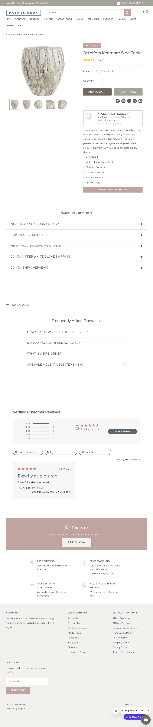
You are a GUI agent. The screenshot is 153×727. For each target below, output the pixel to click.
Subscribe (18, 690)
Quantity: (88, 80)
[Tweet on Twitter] (135, 101)
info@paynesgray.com (109, 123)
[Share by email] (140, 101)
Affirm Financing (121, 618)
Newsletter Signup (78, 652)
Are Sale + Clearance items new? (55, 364)
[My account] (138, 12)
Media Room (74, 632)
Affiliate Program (122, 623)
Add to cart (97, 91)
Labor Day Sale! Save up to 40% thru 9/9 (27, 3)
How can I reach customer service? (57, 332)
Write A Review (122, 431)
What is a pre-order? (45, 353)
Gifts (133, 19)
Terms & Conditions (123, 652)
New (8, 19)
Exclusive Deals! (132, 3)
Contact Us (74, 623)
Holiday (122, 19)
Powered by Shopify (15, 708)
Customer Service (77, 628)
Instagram (73, 642)
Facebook (73, 637)
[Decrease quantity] (99, 81)
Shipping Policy (121, 642)
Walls (80, 19)
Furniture (20, 19)
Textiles (35, 19)
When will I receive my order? (36, 246)
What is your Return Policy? (34, 224)
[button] (40, 424)
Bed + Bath (93, 19)
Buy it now (128, 91)
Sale (20, 25)
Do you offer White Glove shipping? (41, 256)
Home (9, 34)
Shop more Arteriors (113, 189)
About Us (73, 618)
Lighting (48, 19)
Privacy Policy (120, 647)
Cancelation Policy (122, 632)
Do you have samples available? (54, 343)
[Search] (127, 12)
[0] (144, 12)
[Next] (70, 104)
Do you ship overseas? (29, 267)
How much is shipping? (29, 235)
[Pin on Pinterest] (118, 101)
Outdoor (108, 19)
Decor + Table (65, 19)
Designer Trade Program (126, 628)
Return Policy (120, 637)
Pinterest (73, 647)
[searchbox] (28, 452)
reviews (45, 595)
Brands (10, 25)
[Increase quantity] (115, 81)
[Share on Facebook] (129, 101)
